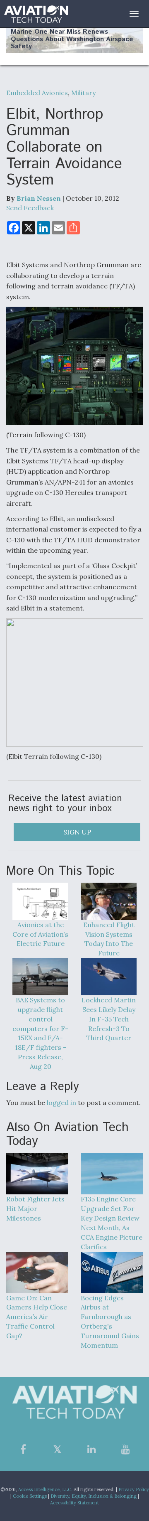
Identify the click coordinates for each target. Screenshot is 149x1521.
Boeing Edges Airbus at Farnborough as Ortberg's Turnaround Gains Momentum (110, 1321)
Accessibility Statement (74, 1503)
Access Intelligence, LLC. (45, 1489)
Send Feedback (30, 208)
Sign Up (77, 832)
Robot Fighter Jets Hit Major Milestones (35, 1208)
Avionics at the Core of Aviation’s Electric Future (40, 934)
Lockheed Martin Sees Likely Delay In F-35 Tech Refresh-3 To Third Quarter (109, 1019)
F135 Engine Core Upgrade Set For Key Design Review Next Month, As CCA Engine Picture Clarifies (111, 1222)
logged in (61, 1102)
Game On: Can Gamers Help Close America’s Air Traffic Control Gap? (36, 1317)
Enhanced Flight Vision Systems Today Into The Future (109, 938)
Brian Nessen (39, 198)
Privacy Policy (133, 1489)
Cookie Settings (30, 1496)
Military (83, 93)
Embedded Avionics (37, 93)
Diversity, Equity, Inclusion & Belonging (93, 1496)
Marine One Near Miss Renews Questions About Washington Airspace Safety (72, 39)
